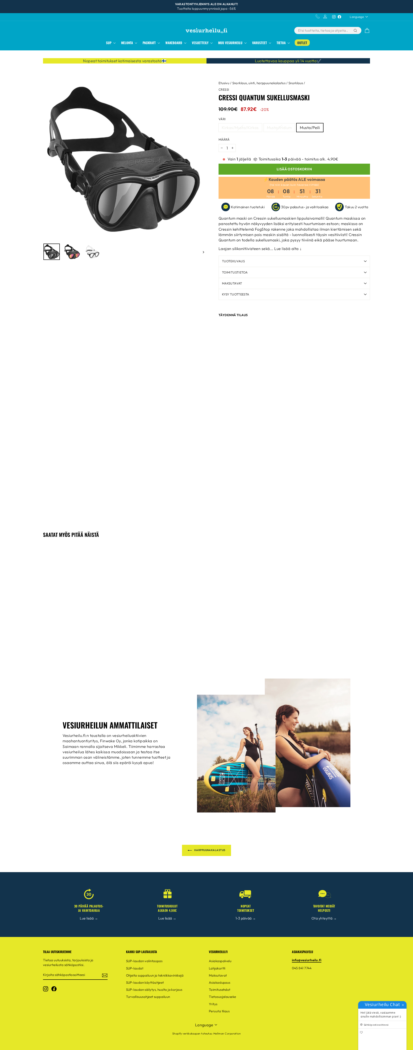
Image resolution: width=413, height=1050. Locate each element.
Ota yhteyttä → (324, 918)
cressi (224, 90)
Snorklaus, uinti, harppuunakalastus (259, 83)
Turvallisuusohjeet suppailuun (148, 997)
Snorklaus (295, 83)
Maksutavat (232, 283)
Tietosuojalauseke (222, 997)
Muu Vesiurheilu (230, 42)
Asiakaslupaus (219, 982)
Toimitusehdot (219, 990)
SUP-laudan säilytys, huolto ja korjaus (154, 990)
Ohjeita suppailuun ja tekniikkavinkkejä (155, 975)
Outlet (302, 42)
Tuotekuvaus (233, 261)
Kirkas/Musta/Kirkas (240, 127)
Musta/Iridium (279, 127)
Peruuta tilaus (219, 1011)
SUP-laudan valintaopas (144, 961)
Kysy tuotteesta (235, 294)
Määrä (224, 139)
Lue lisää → (89, 918)
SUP (109, 42)
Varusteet (260, 42)
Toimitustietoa (235, 272)
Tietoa (282, 42)
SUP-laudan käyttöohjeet (145, 982)
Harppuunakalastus (209, 850)
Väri (222, 119)
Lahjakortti (217, 968)
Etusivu (224, 83)
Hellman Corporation (227, 1033)
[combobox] (323, 30)
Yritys (213, 1004)
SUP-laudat (134, 968)
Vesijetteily (200, 42)
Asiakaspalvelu (220, 961)
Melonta (127, 42)
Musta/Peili (310, 127)
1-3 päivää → (246, 918)
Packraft (150, 42)
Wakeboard (174, 42)
